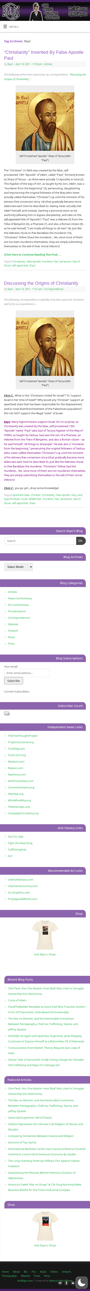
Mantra (53, 1280)
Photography (9, 1275)
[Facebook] (65, 1283)
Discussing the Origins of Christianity (41, 283)
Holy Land (76, 495)
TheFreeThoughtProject (23, 736)
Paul (56, 261)
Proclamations (17, 611)
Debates (13, 624)
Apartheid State (21, 495)
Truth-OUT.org (17, 755)
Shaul (32, 265)
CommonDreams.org (21, 787)
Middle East (35, 499)
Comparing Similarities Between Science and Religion (41, 1136)
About (16, 1271)
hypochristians (12, 499)
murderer (47, 261)
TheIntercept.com (19, 807)
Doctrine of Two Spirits (22, 1142)
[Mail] (59, 1283)
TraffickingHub (17, 849)
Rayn (10, 64)
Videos (54, 1271)
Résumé (25, 1275)
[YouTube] (72, 1283)
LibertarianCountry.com (23, 886)
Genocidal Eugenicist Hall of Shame (30, 1117)
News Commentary (20, 598)
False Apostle (33, 261)
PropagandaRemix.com (22, 899)
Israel (24, 499)
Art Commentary (18, 605)
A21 (10, 856)
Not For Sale (15, 836)
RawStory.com (17, 774)
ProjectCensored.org (21, 742)
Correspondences (53, 289)
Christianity (19, 261)
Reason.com (15, 768)
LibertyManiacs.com (20, 879)
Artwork (13, 630)
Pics (34, 1271)
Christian (36, 495)
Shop (47, 1275)
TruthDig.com (16, 748)
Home (5, 1271)
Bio (25, 1271)
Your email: (11, 666)
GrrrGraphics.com (19, 892)
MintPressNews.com (20, 781)
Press (11, 643)
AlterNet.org (15, 794)
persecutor (65, 261)
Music (11, 637)
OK (79, 540)
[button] (81, 1282)
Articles (48, 64)
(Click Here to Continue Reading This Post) (32, 254)
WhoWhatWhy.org (19, 800)
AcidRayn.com (25, 1280)
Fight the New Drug (20, 843)
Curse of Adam (17, 1000)
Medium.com (16, 761)
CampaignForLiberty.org (23, 813)
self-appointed (20, 265)
